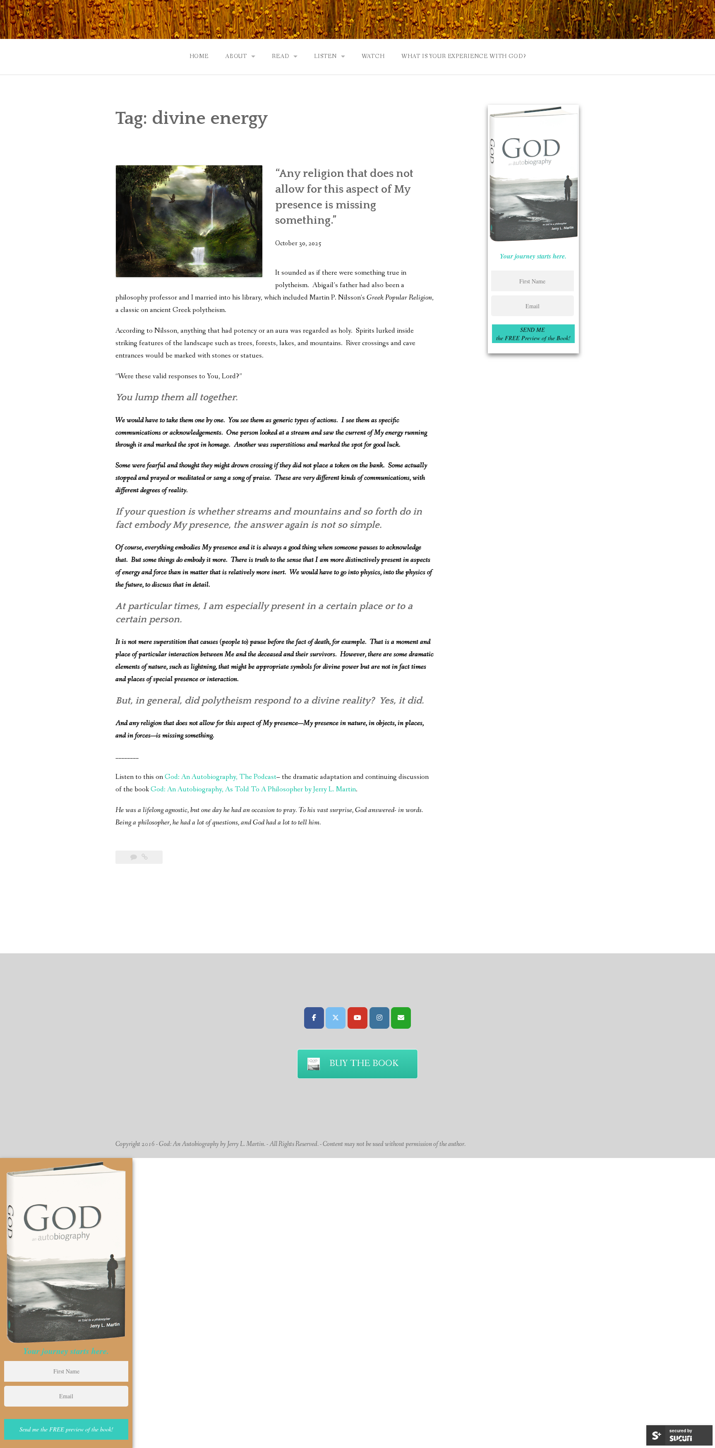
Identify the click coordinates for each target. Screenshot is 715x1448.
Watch (373, 56)
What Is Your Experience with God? (463, 56)
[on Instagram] (379, 1018)
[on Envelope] (401, 1018)
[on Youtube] (357, 1018)
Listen (325, 56)
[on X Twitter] (336, 1018)
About (236, 56)
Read (280, 56)
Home (199, 56)
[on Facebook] (314, 1018)
